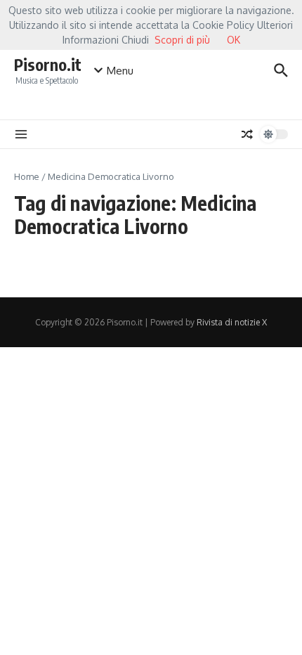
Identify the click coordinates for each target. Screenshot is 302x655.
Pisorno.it (47, 64)
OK (233, 40)
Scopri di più (182, 40)
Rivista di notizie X (232, 322)
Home (26, 176)
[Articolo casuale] (247, 134)
